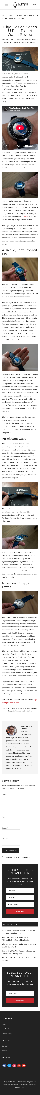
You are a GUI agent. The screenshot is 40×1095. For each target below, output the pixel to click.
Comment (7, 794)
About (4, 1024)
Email (5, 828)
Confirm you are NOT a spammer (17, 857)
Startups (23, 708)
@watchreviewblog (14, 768)
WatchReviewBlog (20, 4)
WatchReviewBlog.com (25, 1082)
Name (5, 817)
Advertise (5, 1051)
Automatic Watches (25, 711)
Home (4, 15)
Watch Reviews (15, 15)
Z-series (25, 216)
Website (5, 839)
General (4, 1046)
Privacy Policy (20, 1087)
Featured (15, 708)
